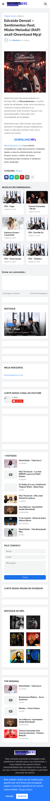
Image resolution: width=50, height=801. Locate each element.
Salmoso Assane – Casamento (12, 234)
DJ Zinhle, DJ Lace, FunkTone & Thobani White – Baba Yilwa (32, 485)
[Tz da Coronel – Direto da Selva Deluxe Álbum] (10, 521)
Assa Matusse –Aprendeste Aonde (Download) (30, 508)
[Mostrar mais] (32, 177)
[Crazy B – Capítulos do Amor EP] (33, 622)
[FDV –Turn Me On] (37, 223)
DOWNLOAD (22, 139)
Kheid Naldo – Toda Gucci (30, 460)
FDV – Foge (9, 206)
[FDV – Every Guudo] (13, 249)
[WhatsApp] (17, 177)
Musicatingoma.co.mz (13, 375)
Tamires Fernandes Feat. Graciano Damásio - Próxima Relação (31, 733)
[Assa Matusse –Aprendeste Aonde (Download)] (10, 510)
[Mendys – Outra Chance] (10, 711)
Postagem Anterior (11, 293)
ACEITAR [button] (22, 796)
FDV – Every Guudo (12, 259)
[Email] (27, 177)
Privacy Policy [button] (25, 789)
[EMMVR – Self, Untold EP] (33, 656)
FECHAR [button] (9, 796)
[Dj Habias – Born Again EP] (17, 656)
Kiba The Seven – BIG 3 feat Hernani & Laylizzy (31, 497)
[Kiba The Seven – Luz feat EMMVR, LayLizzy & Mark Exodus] (10, 474)
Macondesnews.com (13, 146)
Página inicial (10, 16)
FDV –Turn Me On (35, 233)
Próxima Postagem (38, 293)
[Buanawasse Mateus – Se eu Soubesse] (10, 700)
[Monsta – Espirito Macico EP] (17, 622)
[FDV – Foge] (13, 197)
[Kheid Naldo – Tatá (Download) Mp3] (10, 532)
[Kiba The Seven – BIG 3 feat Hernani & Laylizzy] (10, 499)
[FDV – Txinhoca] (37, 249)
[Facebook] (6, 177)
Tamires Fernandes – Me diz (36, 207)
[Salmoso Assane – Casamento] (13, 223)
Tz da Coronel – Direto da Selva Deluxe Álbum (32, 519)
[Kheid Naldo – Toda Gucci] (10, 463)
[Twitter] (11, 177)
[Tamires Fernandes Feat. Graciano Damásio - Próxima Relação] (10, 734)
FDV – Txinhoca (35, 259)
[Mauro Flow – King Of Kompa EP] (17, 639)
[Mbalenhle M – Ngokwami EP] (33, 639)
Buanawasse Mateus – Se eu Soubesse (31, 698)
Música (20, 16)
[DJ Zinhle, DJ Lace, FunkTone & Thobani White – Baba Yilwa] (10, 487)
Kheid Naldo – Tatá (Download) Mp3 (32, 530)
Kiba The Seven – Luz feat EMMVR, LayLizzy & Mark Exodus (30, 474)
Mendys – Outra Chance (29, 708)
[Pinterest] (22, 177)
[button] (3, 4)
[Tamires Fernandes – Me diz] (37, 197)
